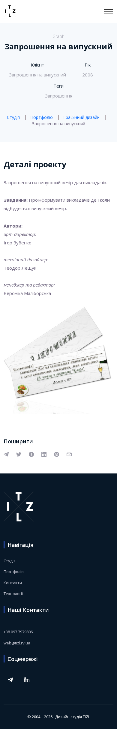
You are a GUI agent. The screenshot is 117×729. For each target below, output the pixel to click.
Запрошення (58, 96)
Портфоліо (14, 571)
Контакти (13, 582)
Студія (10, 560)
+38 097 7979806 (18, 631)
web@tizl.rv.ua (17, 643)
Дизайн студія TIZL (72, 716)
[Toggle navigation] (108, 12)
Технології (13, 593)
